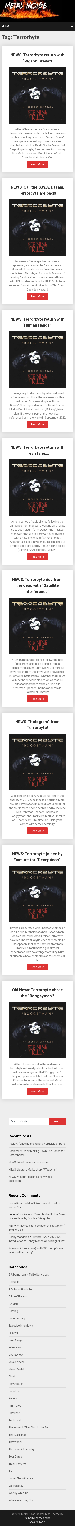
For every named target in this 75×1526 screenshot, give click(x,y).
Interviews (15, 1347)
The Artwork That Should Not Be (28, 1427)
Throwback (15, 1442)
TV (10, 1471)
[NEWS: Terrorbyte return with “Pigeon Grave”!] (37, 95)
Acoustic (14, 1281)
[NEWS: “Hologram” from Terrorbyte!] (37, 762)
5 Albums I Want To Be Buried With (29, 1274)
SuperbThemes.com (37, 1517)
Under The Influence (21, 1478)
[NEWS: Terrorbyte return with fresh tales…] (37, 488)
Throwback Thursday (21, 1449)
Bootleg (13, 1311)
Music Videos (17, 1361)
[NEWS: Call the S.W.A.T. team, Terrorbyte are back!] (37, 228)
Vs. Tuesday (16, 1485)
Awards (13, 1303)
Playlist (13, 1376)
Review (13, 1398)
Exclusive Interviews (21, 1325)
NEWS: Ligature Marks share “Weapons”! (33, 1169)
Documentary (17, 1318)
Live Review (16, 1354)
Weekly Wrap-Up (18, 1493)
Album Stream (18, 1296)
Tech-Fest (15, 1420)
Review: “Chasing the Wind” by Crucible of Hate (37, 1143)
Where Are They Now (21, 1500)
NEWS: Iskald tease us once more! (29, 1162)
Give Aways (16, 1340)
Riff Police (15, 1405)
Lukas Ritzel (16, 1203)
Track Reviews (17, 1463)
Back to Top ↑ (37, 1522)
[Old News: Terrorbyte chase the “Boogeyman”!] (37, 1030)
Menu (5, 25)
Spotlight (14, 1412)
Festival (13, 1332)
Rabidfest (15, 1391)
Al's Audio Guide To (20, 1289)
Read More (37, 164)
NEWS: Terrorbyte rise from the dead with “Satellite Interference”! (37, 585)
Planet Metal (16, 1369)
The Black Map (18, 1434)
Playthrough (16, 1383)
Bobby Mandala (18, 1237)
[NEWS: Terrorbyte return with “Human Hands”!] (37, 360)
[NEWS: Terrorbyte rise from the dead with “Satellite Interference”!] (37, 626)
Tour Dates (15, 1456)
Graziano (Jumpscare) (22, 1248)
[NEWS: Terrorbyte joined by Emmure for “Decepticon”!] (37, 894)
